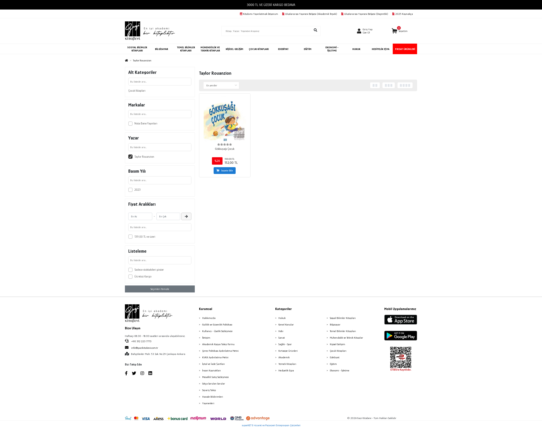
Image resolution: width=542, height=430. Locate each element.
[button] (399, 31)
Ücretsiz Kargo (142, 276)
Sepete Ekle (227, 170)
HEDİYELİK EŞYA (380, 49)
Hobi (280, 331)
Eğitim (333, 363)
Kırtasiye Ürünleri (288, 350)
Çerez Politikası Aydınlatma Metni (220, 350)
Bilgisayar (335, 324)
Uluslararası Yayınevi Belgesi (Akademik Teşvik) (311, 13)
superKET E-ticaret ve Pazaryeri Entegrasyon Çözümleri (271, 425)
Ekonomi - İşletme (339, 370)
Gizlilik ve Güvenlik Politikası (217, 324)
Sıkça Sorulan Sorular (213, 383)
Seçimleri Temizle (160, 289)
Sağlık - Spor (285, 344)
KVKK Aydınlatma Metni (215, 357)
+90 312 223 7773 (141, 341)
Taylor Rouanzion (144, 156)
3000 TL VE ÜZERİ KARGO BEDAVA (271, 5)
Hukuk (282, 318)
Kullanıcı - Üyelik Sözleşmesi (217, 331)
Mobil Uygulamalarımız (400, 309)
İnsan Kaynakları (211, 370)
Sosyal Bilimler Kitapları (343, 318)
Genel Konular (286, 324)
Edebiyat (334, 357)
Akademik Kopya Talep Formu (218, 344)
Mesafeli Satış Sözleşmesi (215, 377)
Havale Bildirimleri (212, 396)
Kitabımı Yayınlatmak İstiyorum (260, 13)
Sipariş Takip (209, 390)
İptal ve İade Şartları (213, 363)
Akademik (284, 357)
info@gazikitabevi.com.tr (144, 347)
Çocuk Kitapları (136, 90)
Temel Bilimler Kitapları (343, 331)
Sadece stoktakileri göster (149, 269)
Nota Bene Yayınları (145, 123)
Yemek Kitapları (287, 363)
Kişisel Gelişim (337, 344)
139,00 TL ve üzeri (144, 236)
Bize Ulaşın (132, 328)
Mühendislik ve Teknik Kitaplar (346, 337)
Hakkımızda (209, 318)
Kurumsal (205, 309)
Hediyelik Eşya (286, 370)
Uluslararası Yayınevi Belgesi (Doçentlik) (366, 13)
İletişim (206, 337)
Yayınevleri (208, 403)
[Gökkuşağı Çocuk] (224, 119)
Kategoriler (283, 309)
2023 (137, 189)
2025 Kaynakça (404, 13)
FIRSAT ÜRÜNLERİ (405, 49)
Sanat (281, 337)
